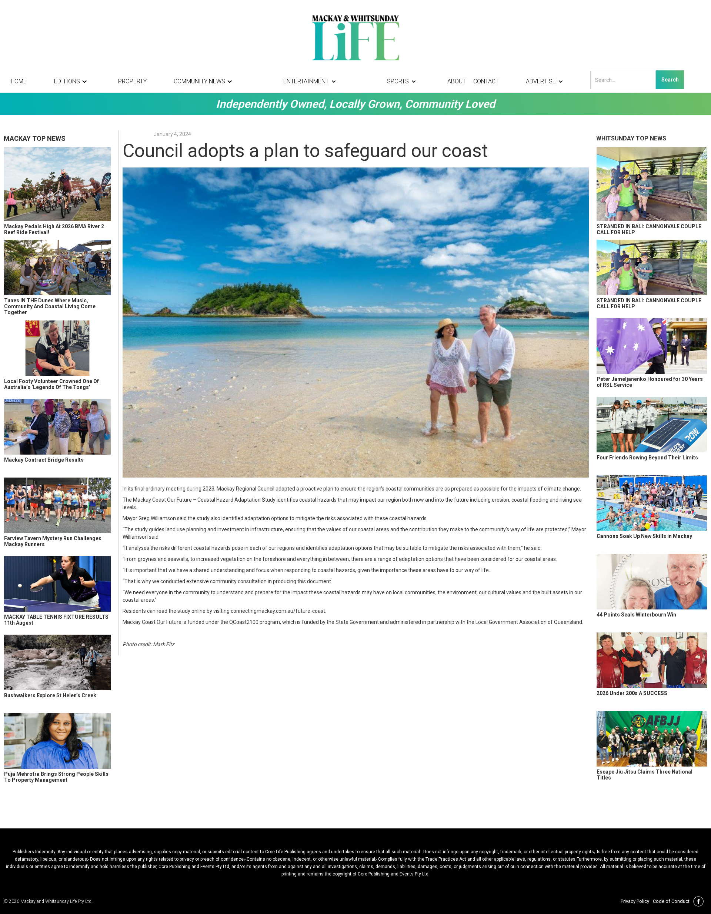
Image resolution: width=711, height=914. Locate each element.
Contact (486, 81)
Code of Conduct (671, 901)
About (456, 81)
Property (132, 81)
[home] (355, 37)
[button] (72, 81)
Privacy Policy (635, 901)
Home (19, 81)
